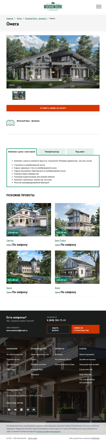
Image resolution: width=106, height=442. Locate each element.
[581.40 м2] (28, 267)
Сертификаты (12, 364)
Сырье (33, 359)
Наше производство (40, 354)
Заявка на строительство (81, 329)
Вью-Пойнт (60, 240)
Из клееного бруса (63, 359)
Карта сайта (32, 438)
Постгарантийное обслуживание (87, 381)
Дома (19, 18)
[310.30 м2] (77, 219)
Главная (9, 18)
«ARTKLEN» (95, 438)
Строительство (86, 369)
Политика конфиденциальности (48, 431)
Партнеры (10, 369)
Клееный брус (37, 369)
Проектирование (86, 354)
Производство (13, 359)
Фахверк (59, 354)
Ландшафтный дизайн (89, 364)
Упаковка (35, 374)
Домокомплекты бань (64, 364)
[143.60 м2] (77, 267)
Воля (57, 287)
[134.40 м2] (28, 219)
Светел (9, 240)
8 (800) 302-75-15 (56, 320)
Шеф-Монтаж (85, 374)
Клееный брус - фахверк (35, 18)
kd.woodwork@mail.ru (17, 330)
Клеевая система (38, 364)
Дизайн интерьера (87, 359)
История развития (14, 354)
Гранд (9, 287)
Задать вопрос (55, 329)
